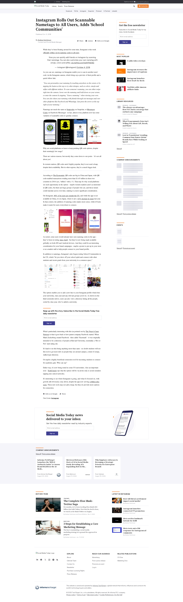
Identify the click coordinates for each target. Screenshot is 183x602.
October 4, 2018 (83, 67)
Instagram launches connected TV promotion (134, 509)
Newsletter (70, 567)
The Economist (58, 175)
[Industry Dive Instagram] (49, 560)
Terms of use (81, 595)
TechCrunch (52, 370)
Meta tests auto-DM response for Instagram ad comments (134, 530)
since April (64, 240)
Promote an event (129, 248)
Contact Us (70, 564)
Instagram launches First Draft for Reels (135, 79)
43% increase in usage (86, 198)
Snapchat (91, 11)
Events (60, 6)
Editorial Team (71, 561)
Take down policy (92, 595)
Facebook (69, 11)
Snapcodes (70, 109)
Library (54, 6)
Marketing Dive (66, 1)
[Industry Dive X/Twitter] (45, 560)
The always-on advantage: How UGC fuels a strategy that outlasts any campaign (135, 109)
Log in (94, 567)
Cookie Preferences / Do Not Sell (111, 595)
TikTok (76, 11)
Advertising (96, 557)
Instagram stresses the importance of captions (137, 70)
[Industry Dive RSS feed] (57, 560)
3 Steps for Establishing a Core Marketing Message (81, 525)
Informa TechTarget (99, 586)
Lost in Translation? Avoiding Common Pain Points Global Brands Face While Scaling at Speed (135, 138)
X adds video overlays (136, 61)
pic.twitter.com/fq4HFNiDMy (82, 63)
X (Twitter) (107, 11)
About (69, 557)
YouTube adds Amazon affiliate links (136, 88)
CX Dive (58, 1)
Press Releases (69, 6)
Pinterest (99, 11)
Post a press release (129, 214)
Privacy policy (71, 595)
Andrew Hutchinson (44, 40)
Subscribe (144, 6)
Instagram (83, 11)
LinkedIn (114, 11)
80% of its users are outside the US (66, 195)
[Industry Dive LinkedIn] (37, 560)
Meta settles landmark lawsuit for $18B (133, 519)
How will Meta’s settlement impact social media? (134, 500)
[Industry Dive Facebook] (41, 560)
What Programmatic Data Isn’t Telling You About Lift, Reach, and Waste (135, 123)
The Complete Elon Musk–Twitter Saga (78, 502)
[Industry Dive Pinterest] (53, 560)
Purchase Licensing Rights (76, 571)
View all (119, 149)
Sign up (49, 323)
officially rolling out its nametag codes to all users (61, 52)
